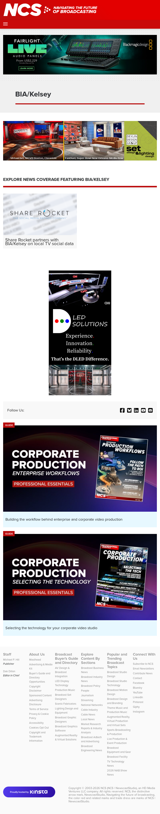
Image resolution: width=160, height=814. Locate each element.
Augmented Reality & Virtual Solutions (66, 737)
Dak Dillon (9, 671)
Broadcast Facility (117, 757)
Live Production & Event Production (117, 741)
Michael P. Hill (11, 660)
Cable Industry (89, 710)
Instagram (139, 712)
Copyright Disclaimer (35, 688)
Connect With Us (144, 656)
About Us (37, 654)
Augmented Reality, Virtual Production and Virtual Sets (118, 721)
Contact (137, 678)
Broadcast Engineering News (91, 748)
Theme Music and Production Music (117, 710)
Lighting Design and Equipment (66, 711)
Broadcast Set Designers (63, 697)
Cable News (88, 714)
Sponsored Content (40, 695)
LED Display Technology (62, 683)
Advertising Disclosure (35, 702)
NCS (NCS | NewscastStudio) (119, 788)
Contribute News (142, 673)
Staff (7, 654)
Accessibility (36, 723)
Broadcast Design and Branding (117, 701)
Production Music (65, 690)
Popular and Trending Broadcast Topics (117, 660)
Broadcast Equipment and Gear (119, 750)
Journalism (87, 695)
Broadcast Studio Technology (117, 683)
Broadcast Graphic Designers (65, 719)
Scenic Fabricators (65, 704)
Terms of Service (38, 709)
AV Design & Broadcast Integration (62, 672)
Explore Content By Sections (90, 658)
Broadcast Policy (90, 686)
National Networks (92, 705)
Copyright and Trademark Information (37, 736)
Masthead (35, 660)
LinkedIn (138, 697)
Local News (88, 719)
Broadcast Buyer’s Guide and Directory (66, 658)
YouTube (137, 692)
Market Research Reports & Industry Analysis (91, 728)
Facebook (138, 683)
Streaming (87, 700)
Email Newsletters (143, 669)
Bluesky (137, 688)
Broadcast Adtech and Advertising (91, 739)
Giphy (136, 707)
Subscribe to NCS (143, 664)
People (85, 691)
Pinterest (138, 702)
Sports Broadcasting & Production (118, 732)
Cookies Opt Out (39, 728)
